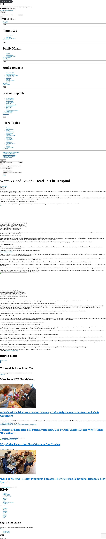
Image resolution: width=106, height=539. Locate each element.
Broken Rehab (9, 106)
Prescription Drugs (10, 131)
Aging (7, 140)
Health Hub (8, 78)
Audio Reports (6, 58)
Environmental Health (11, 56)
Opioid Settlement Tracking (12, 110)
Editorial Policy (6, 531)
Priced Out (8, 103)
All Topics (5, 148)
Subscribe (2, 10)
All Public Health (7, 57)
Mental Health (9, 142)
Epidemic (8, 81)
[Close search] (1, 17)
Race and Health (9, 139)
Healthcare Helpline (10, 74)
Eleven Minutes (9, 111)
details (38, 250)
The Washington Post (17, 250)
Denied (7, 108)
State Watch (8, 37)
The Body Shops (9, 102)
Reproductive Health (10, 135)
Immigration (8, 134)
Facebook (5, 512)
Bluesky (5, 515)
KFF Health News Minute (12, 75)
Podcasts (5, 493)
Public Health (6, 39)
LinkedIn (5, 511)
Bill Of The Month (10, 98)
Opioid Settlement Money (9, 156)
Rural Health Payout (10, 38)
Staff (4, 501)
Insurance (8, 130)
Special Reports (6, 84)
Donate (11, 10)
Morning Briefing (7, 495)
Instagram (5, 508)
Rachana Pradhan (14, 438)
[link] (2, 189)
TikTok (4, 516)
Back (4, 24)
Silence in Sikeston (10, 80)
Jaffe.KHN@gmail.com (12, 350)
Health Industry (9, 133)
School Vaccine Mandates (9, 153)
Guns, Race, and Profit (11, 105)
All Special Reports (7, 112)
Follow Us (7, 10)
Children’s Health (10, 147)
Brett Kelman (5, 438)
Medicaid (8, 146)
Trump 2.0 (5, 22)
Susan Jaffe (4, 186)
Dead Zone (8, 107)
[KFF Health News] (7, 9)
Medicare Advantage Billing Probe (11, 152)
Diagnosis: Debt (9, 101)
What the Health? (10, 72)
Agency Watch (9, 35)
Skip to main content (6, 1)
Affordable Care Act (10, 143)
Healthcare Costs (9, 129)
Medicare (8, 144)
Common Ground (10, 99)
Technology (8, 137)
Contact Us (2, 374)
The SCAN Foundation (45, 349)
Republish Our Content (8, 502)
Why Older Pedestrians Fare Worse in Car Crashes (30, 444)
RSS (4, 517)
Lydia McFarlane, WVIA (7, 423)
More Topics (6, 114)
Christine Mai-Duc (6, 487)
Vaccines (8, 53)
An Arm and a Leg (10, 76)
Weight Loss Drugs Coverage (9, 155)
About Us (5, 498)
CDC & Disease (9, 55)
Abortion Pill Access (7, 157)
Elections (8, 127)
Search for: (2, 15)
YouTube (5, 509)
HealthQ (8, 79)
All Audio (5, 83)
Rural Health (9, 138)
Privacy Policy (6, 532)
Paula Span (4, 449)
